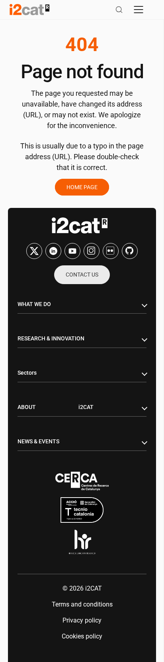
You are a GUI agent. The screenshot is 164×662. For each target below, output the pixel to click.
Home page (82, 187)
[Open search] (119, 9)
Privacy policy (82, 620)
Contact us (82, 274)
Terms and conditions (82, 604)
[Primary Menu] (138, 9)
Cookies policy (82, 636)
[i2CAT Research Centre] (29, 9)
